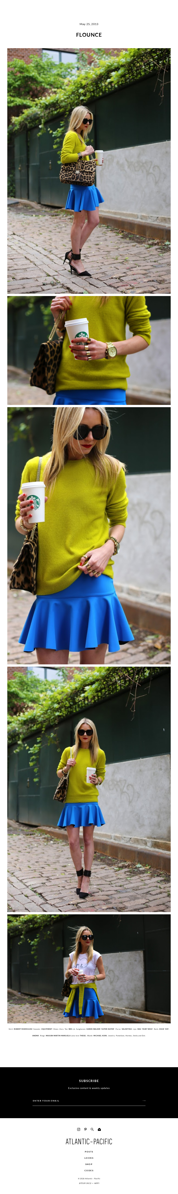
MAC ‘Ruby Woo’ (145, 1029)
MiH (70, 1029)
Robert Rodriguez (23, 1029)
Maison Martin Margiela (58, 1036)
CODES (89, 1170)
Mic (95, 1036)
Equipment (47, 1029)
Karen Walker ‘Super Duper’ (101, 1029)
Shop (89, 1164)
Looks (89, 1158)
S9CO (88, 1183)
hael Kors (102, 1036)
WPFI (96, 1183)
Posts (89, 1151)
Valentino (127, 1029)
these (83, 1036)
